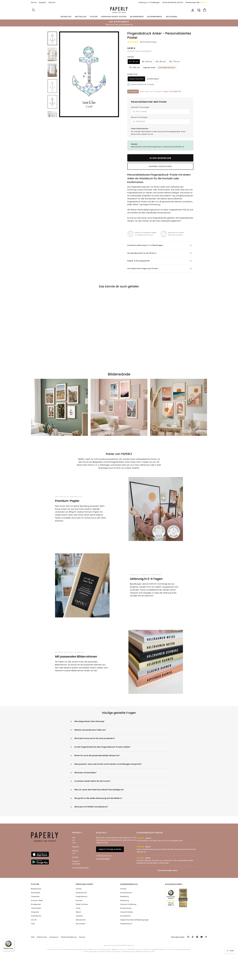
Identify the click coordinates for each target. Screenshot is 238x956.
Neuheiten (66, 16)
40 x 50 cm (161, 61)
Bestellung (124, 897)
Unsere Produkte (126, 912)
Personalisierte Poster (113, 16)
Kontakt (75, 857)
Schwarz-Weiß (37, 900)
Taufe (78, 908)
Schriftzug (132, 74)
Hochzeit (79, 900)
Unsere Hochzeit (136, 79)
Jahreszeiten (36, 908)
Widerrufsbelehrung (68, 937)
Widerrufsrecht (126, 924)
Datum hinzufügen (139, 117)
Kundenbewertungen (80, 868)
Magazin (42, 2)
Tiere (33, 924)
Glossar (82, 937)
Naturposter (35, 893)
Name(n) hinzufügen (140, 107)
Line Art (34, 920)
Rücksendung (125, 908)
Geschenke (171, 16)
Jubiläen (79, 916)
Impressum (53, 937)
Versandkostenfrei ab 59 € (172, 2)
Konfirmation (153, 79)
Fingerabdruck (81, 897)
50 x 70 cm (174, 61)
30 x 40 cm (147, 61)
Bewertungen (192, 2)
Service (34, 2)
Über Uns (52, 2)
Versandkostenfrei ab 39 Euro (141, 253)
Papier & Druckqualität (138, 261)
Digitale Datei (159, 67)
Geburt (78, 912)
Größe (130, 57)
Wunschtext (80, 924)
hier (95, 670)
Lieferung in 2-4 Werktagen (149, 2)
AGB (32, 937)
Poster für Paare (82, 904)
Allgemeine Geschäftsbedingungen (134, 920)
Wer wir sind (74, 840)
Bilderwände (137, 16)
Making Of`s (75, 852)
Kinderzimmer (81, 893)
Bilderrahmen (154, 16)
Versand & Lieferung (128, 904)
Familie (78, 889)
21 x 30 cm (133, 61)
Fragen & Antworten (76, 862)
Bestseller (80, 16)
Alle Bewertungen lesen (167, 870)
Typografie (35, 897)
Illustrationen (36, 916)
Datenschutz (42, 937)
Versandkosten (145, 51)
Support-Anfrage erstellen (110, 849)
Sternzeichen (81, 920)
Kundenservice (126, 893)
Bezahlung (124, 900)
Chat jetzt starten (103, 859)
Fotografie (35, 912)
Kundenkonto (125, 916)
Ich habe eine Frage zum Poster (142, 268)
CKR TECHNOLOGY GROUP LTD (124, 945)
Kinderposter (36, 904)
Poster (93, 16)
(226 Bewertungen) (148, 42)
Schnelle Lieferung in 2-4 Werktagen (145, 245)
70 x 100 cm (134, 67)
